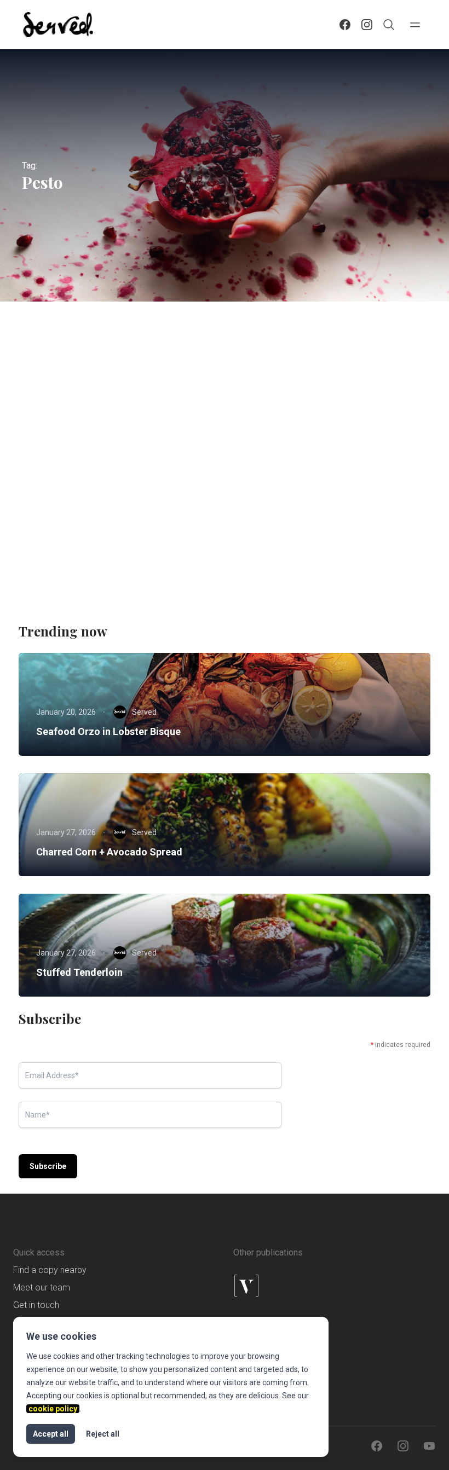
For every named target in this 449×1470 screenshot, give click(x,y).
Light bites (63, 472)
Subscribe (48, 1166)
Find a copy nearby (50, 1270)
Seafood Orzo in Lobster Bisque (108, 731)
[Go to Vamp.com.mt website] (279, 1285)
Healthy (58, 452)
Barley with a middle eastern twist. (119, 493)
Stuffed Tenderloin (79, 972)
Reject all (102, 1434)
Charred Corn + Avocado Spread (109, 852)
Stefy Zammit (95, 563)
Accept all (50, 1434)
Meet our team (41, 1287)
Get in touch (36, 1305)
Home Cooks (111, 452)
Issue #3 (166, 452)
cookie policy (52, 1408)
